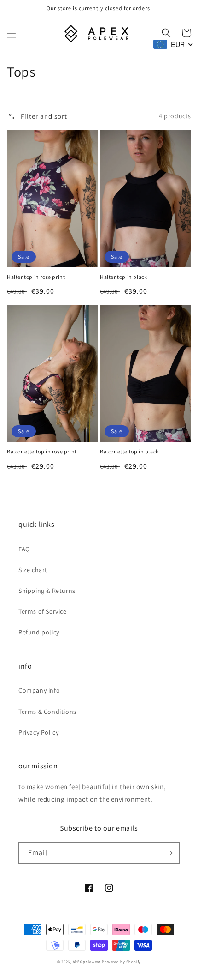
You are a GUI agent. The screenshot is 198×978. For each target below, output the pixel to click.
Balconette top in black (129, 451)
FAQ (24, 549)
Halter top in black (123, 276)
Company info (39, 690)
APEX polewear (87, 961)
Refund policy (38, 632)
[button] (11, 34)
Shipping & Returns (47, 590)
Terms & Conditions (47, 711)
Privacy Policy (38, 732)
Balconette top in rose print (42, 451)
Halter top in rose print (36, 276)
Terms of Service (42, 611)
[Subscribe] (169, 853)
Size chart (32, 570)
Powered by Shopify (121, 961)
